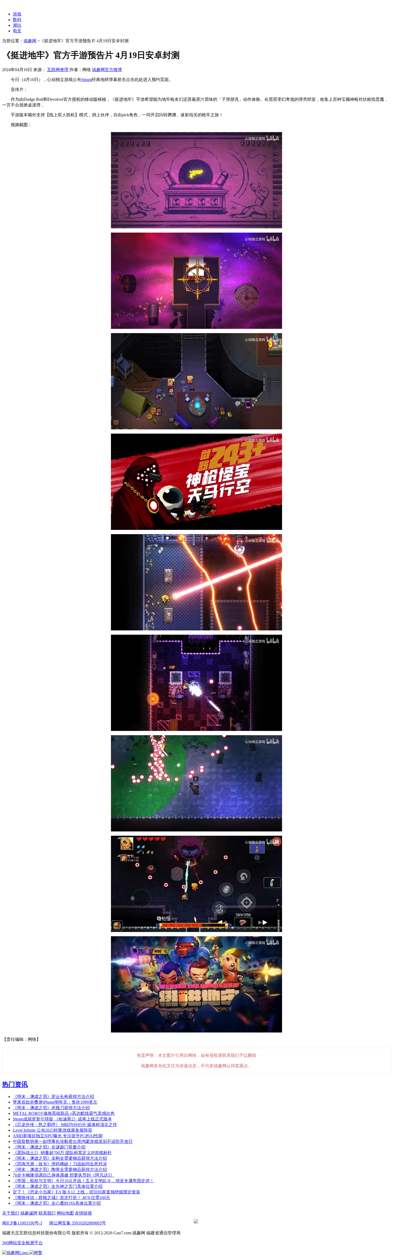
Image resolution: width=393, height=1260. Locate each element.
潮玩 (17, 25)
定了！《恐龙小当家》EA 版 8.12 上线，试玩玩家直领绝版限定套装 (76, 1192)
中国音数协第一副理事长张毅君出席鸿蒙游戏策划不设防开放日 (73, 1141)
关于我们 (10, 1213)
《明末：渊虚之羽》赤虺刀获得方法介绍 (51, 1107)
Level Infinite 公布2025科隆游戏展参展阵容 (52, 1130)
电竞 (17, 31)
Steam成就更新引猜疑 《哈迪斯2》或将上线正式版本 (62, 1119)
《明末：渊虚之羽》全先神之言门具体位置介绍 (58, 1186)
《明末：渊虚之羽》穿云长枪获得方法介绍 (53, 1096)
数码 (17, 19)
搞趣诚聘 (28, 1213)
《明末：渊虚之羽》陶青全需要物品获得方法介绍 (60, 1169)
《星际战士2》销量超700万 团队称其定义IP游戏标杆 (62, 1152)
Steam (86, 79)
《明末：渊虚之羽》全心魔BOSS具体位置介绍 (57, 1203)
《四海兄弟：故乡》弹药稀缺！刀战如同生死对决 (60, 1164)
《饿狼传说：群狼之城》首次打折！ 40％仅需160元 (61, 1197)
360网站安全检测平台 (22, 1242)
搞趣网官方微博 (107, 69)
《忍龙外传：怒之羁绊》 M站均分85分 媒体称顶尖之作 (65, 1124)
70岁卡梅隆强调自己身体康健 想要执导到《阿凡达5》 (63, 1175)
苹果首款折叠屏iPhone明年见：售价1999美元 (55, 1102)
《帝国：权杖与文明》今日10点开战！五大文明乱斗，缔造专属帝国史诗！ (83, 1180)
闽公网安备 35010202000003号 (77, 1223)
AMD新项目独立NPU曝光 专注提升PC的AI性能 (58, 1136)
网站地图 (65, 1213)
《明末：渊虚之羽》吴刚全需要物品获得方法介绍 (60, 1158)
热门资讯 (15, 1084)
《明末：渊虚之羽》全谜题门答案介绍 (49, 1147)
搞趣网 (30, 40)
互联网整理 (58, 69)
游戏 (17, 14)
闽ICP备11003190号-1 (22, 1223)
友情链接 (83, 1213)
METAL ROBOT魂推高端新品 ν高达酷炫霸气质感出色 (64, 1113)
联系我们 (47, 1213)
